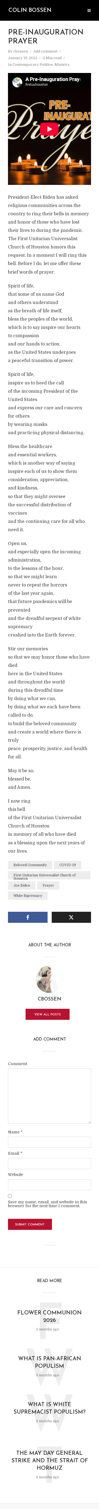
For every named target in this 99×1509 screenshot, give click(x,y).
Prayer (48, 885)
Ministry (62, 64)
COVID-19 (67, 865)
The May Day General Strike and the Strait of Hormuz (49, 1461)
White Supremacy (27, 896)
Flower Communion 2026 (49, 1316)
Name (15, 1132)
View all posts (47, 1014)
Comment (17, 1064)
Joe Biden (21, 885)
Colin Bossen (30, 10)
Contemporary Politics (32, 64)
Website (15, 1175)
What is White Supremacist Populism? (49, 1408)
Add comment (45, 51)
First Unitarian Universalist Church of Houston (44, 876)
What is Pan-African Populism (49, 1362)
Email (15, 1153)
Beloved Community (30, 865)
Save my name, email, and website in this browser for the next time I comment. (47, 1204)
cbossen (20, 51)
